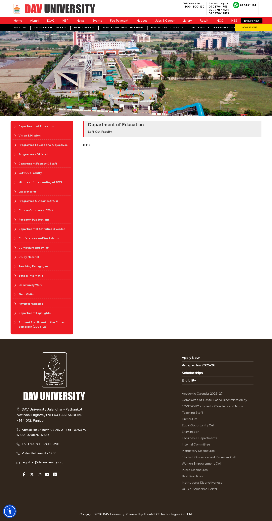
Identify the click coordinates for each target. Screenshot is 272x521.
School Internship (31, 275)
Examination (190, 432)
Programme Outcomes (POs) (38, 201)
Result (204, 20)
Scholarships (192, 373)
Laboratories (27, 191)
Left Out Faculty (30, 173)
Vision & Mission (30, 135)
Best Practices (192, 476)
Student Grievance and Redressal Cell (209, 457)
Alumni (34, 20)
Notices (141, 20)
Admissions (249, 27)
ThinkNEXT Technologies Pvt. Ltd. (168, 514)
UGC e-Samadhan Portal (199, 489)
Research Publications (34, 219)
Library (187, 20)
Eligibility (189, 380)
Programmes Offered (33, 154)
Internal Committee (196, 444)
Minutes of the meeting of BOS (40, 182)
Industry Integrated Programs (122, 27)
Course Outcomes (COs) (36, 210)
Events (97, 20)
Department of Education (36, 126)
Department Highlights (35, 313)
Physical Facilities (31, 303)
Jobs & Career (165, 20)
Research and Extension (167, 27)
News (80, 20)
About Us (20, 27)
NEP (65, 20)
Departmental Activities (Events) (42, 229)
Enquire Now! (251, 20)
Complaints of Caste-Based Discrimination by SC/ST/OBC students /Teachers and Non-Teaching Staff (214, 406)
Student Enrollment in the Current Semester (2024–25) (43, 324)
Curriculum (189, 419)
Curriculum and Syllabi (34, 247)
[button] (10, 511)
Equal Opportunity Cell (198, 425)
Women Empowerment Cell (201, 463)
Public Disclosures (195, 470)
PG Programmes (84, 27)
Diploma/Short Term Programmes (213, 27)
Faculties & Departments (199, 438)
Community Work (30, 285)
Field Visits (26, 294)
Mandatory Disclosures (198, 451)
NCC (219, 20)
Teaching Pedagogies (33, 266)
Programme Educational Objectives (43, 145)
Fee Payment (119, 20)
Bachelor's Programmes (50, 27)
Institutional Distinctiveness (202, 482)
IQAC (50, 20)
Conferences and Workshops (39, 238)
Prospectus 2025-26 (198, 365)
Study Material (29, 257)
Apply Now (191, 358)
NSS (234, 20)
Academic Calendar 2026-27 (202, 393)
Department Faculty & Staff (38, 163)
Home (18, 20)
